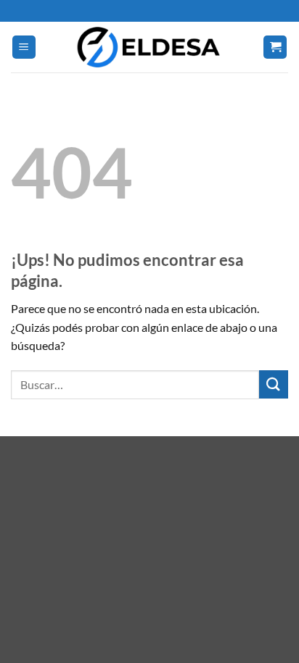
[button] (24, 47)
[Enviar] (273, 384)
